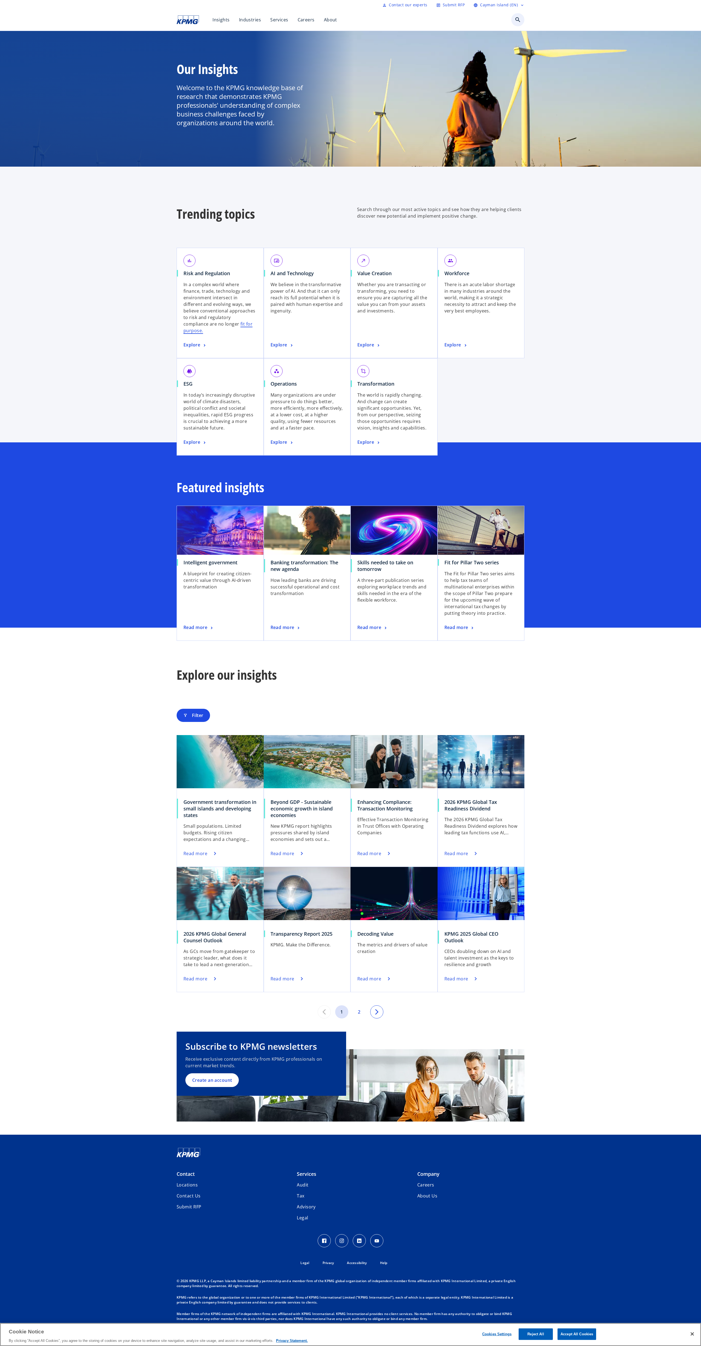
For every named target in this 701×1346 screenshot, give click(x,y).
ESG (189, 383)
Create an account (212, 1080)
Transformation (377, 383)
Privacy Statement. (292, 1340)
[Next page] (376, 1011)
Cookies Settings (497, 1334)
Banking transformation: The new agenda (304, 565)
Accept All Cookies (577, 1334)
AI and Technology (294, 273)
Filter (193, 715)
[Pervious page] (324, 1011)
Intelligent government (212, 562)
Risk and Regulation (208, 273)
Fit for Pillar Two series (473, 562)
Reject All (535, 1334)
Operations (286, 383)
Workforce (458, 273)
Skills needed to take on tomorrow (385, 565)
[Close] (692, 1334)
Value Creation (376, 273)
